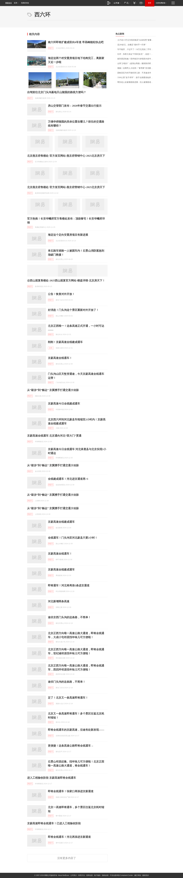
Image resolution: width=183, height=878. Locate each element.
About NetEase (63, 875)
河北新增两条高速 (58, 601)
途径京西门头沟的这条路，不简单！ (69, 617)
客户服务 (97, 875)
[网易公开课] (117, 3)
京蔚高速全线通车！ (60, 357)
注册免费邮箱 (160, 3)
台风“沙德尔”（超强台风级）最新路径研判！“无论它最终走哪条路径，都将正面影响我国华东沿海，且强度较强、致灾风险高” (136, 63)
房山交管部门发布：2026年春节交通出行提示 (75, 105)
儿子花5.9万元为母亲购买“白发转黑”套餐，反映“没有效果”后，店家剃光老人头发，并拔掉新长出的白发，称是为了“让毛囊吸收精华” (136, 40)
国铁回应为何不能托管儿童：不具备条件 (134, 73)
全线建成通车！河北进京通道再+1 (68, 478)
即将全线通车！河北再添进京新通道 (69, 836)
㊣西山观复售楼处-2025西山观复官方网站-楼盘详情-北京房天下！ (66, 280)
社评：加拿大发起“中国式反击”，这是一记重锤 (136, 54)
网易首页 (8, 3)
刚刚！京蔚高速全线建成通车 (65, 342)
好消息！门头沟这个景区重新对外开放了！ (73, 309)
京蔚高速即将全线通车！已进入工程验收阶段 (54, 823)
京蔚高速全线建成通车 (61, 521)
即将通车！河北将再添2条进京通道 (68, 585)
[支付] (134, 3)
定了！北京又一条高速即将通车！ (68, 697)
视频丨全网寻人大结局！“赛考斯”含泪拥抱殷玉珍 (136, 68)
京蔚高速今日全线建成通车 (64, 403)
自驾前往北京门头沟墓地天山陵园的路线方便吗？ (56, 92)
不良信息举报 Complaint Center (121, 875)
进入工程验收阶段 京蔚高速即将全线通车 (51, 777)
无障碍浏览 (25, 3)
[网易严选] (126, 3)
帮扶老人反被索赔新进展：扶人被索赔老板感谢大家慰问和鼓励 (136, 82)
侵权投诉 (145, 875)
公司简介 (73, 875)
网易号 (50, 48)
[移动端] (108, 3)
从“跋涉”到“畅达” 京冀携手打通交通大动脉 (53, 390)
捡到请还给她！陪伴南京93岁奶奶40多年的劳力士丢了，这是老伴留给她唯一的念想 (136, 59)
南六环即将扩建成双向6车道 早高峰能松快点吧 (76, 42)
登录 (149, 3)
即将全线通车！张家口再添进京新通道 (71, 791)
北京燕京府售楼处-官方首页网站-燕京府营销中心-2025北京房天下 (66, 155)
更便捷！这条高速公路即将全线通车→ (71, 745)
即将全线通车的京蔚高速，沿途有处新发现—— (76, 729)
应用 (15, 3)
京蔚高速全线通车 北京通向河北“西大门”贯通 (54, 435)
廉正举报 (137, 875)
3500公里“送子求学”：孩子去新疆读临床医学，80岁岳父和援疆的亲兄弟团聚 (136, 77)
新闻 (50, 348)
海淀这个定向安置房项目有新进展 (68, 234)
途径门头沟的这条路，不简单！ (66, 681)
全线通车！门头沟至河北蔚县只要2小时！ (73, 537)
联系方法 (81, 875)
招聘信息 (89, 875)
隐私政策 (105, 875)
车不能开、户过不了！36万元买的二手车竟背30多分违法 (136, 49)
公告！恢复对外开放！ (61, 293)
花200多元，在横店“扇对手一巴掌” (131, 45)
